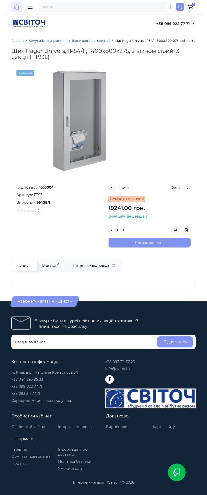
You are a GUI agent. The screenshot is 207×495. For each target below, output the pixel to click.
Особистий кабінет (29, 427)
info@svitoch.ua (119, 369)
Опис (24, 265)
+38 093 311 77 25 (120, 362)
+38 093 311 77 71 (25, 393)
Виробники (116, 427)
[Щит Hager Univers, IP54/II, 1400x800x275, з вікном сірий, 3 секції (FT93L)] (103, 120)
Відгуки (50, 265)
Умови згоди (70, 468)
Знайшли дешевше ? (128, 216)
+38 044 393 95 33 (27, 379)
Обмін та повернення (31, 456)
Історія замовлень (75, 427)
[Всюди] (170, 7)
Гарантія (19, 449)
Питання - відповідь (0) (94, 265)
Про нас (19, 463)
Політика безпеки (74, 461)
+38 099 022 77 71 (173, 23)
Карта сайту (164, 427)
